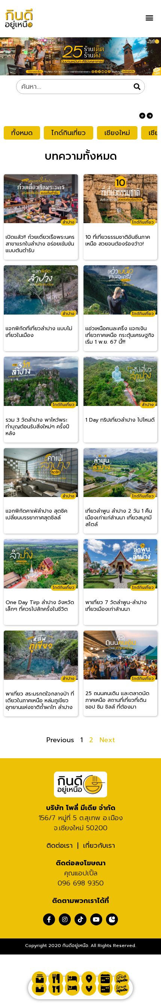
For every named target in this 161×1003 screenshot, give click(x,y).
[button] (149, 17)
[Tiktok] (80, 919)
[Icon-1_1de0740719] (112, 919)
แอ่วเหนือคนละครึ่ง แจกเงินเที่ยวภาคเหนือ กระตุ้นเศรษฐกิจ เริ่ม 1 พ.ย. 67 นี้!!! (119, 335)
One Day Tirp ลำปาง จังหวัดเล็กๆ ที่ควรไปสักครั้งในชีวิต (40, 606)
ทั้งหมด (22, 133)
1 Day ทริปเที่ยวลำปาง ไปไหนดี (120, 420)
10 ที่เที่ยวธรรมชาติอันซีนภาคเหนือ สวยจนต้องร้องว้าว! (117, 241)
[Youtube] (96, 919)
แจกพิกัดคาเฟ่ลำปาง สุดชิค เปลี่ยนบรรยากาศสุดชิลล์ (36, 515)
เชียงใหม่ (117, 133)
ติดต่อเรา (59, 845)
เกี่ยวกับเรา (99, 845)
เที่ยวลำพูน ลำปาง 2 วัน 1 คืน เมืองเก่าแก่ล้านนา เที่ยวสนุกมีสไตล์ (118, 518)
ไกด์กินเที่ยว (68, 133)
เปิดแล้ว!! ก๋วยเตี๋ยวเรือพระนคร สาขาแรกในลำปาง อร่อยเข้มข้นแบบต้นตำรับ (40, 244)
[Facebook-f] (49, 919)
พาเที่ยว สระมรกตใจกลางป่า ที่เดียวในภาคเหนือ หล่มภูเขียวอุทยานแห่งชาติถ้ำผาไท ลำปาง (40, 701)
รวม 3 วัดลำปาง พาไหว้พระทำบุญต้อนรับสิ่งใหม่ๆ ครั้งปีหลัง (37, 427)
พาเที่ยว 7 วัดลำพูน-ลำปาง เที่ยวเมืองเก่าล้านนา (116, 606)
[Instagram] (65, 919)
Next (107, 740)
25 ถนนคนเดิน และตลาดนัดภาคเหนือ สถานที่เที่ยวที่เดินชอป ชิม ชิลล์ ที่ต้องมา (117, 700)
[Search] (137, 86)
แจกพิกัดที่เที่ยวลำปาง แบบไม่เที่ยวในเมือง (39, 332)
